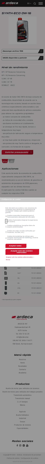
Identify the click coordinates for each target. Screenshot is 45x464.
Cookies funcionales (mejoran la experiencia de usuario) (22, 220)
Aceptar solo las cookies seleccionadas (19, 257)
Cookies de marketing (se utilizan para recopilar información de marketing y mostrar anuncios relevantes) (22, 238)
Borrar (8, 259)
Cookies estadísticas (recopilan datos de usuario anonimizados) (21, 226)
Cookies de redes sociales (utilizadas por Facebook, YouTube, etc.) (21, 231)
